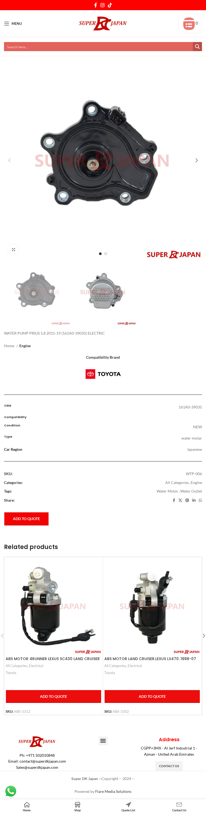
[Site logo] (103, 23)
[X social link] (180, 500)
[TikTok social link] (110, 5)
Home (9, 345)
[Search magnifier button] (197, 46)
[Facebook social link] (96, 5)
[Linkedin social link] (194, 500)
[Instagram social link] (102, 5)
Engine (25, 345)
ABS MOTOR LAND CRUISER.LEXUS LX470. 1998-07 (150, 658)
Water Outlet (191, 491)
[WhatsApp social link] (200, 500)
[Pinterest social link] (187, 500)
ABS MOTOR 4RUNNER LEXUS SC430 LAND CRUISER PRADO (53, 661)
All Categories (177, 482)
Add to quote (26, 518)
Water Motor (167, 491)
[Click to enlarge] (13, 249)
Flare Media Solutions (113, 791)
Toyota (11, 673)
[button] (103, 740)
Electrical (36, 666)
